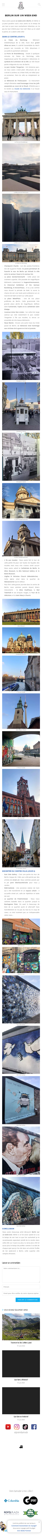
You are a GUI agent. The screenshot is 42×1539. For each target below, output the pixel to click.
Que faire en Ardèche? (21, 1417)
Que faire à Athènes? (21, 1380)
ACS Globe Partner (24, 1531)
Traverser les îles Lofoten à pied (21, 1343)
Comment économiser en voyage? (24, 1526)
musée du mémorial (22, 89)
